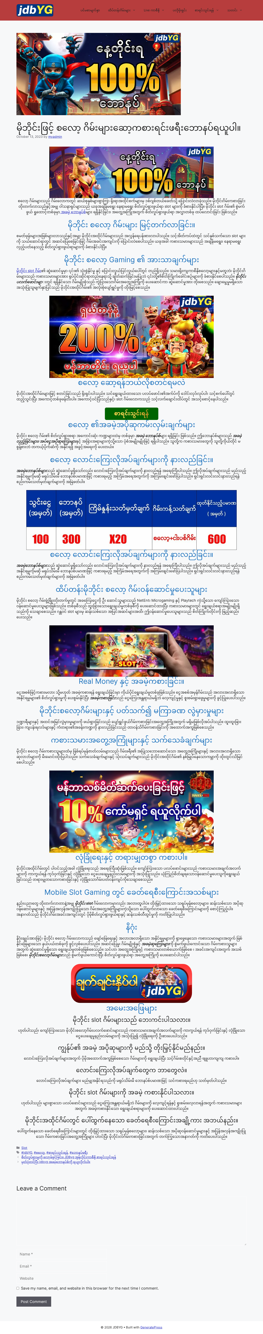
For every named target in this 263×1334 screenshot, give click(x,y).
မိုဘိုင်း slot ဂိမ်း (28, 271)
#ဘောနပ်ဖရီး (79, 1152)
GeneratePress (151, 1327)
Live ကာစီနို (151, 10)
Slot (24, 1148)
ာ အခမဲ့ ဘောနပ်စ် (73, 212)
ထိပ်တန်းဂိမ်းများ (119, 10)
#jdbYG (26, 1152)
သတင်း (232, 10)
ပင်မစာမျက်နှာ (90, 10)
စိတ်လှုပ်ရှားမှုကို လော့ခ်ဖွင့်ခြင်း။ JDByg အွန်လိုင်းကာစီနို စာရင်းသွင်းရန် (68, 1157)
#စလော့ (39, 1152)
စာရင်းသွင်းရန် (204, 10)
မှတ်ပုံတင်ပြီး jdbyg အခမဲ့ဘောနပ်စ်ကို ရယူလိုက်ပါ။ (55, 1162)
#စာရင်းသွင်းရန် (57, 1152)
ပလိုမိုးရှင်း (180, 10)
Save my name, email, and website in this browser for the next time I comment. (90, 1288)
